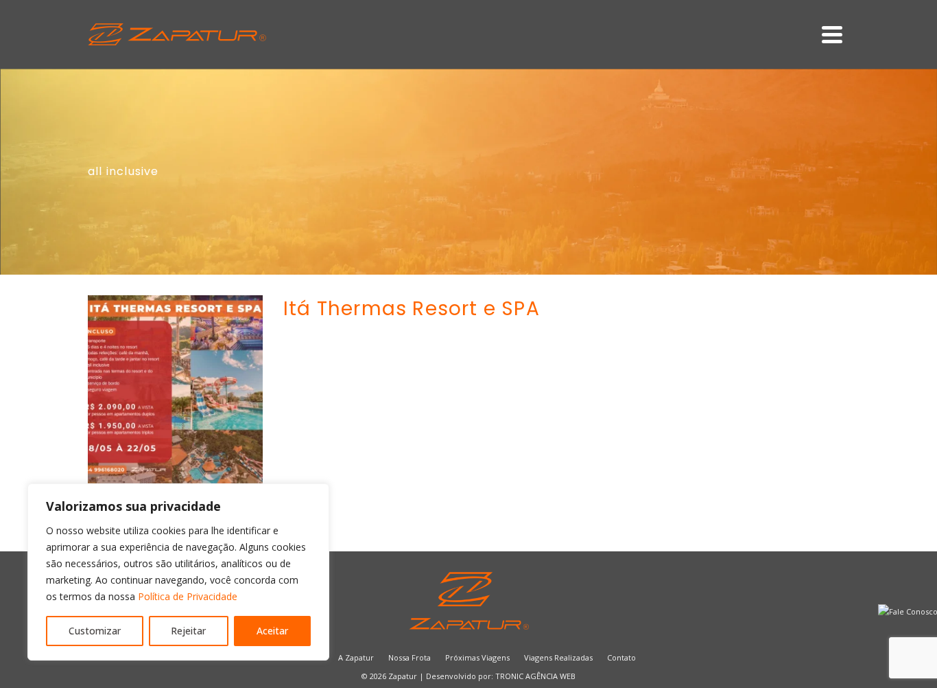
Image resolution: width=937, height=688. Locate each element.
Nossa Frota (409, 657)
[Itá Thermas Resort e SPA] (175, 395)
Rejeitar (188, 630)
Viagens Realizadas (558, 657)
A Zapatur (356, 657)
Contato (621, 657)
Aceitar (272, 630)
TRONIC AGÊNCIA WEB (535, 676)
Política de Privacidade (187, 596)
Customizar (95, 630)
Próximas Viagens (477, 657)
